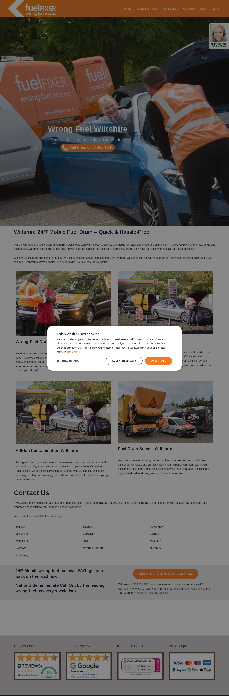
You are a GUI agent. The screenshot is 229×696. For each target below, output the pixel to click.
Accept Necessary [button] (124, 360)
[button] (68, 360)
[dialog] (114, 347)
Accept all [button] (158, 360)
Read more (73, 351)
